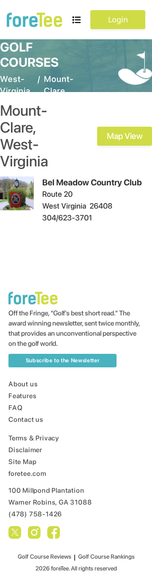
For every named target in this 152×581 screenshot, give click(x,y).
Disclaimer (25, 450)
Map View (125, 136)
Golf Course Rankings (106, 556)
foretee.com (27, 474)
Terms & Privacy (33, 438)
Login (118, 19)
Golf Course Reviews (44, 556)
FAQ (15, 408)
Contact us (25, 419)
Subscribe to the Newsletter (63, 360)
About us (23, 384)
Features (22, 396)
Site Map (22, 462)
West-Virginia (15, 85)
